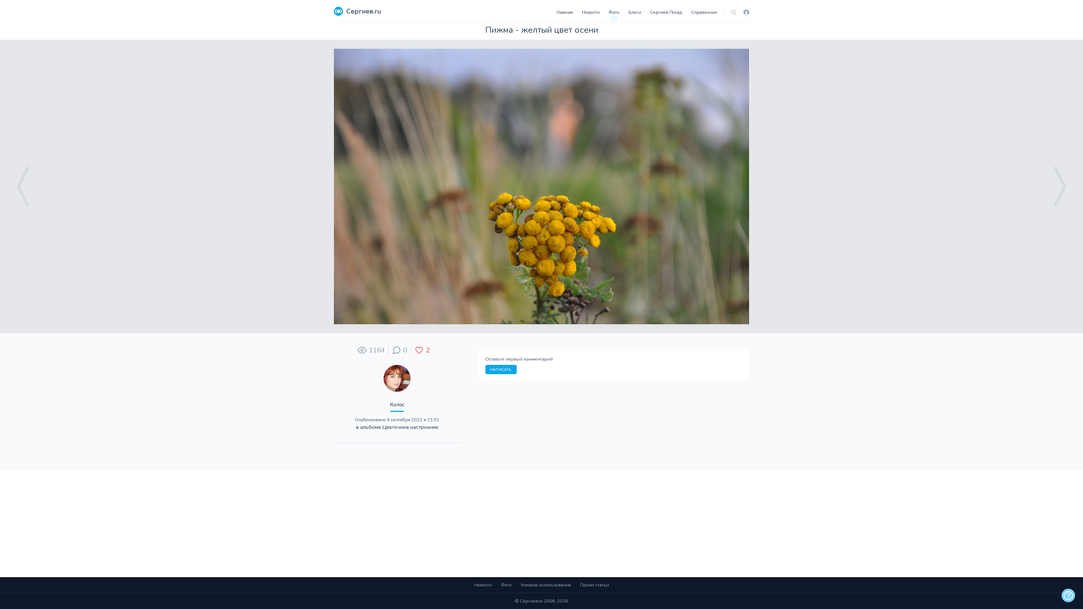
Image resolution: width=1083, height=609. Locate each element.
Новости (591, 12)
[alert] (1068, 595)
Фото (614, 12)
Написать (501, 369)
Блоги (634, 12)
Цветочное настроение (410, 427)
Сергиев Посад (666, 12)
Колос (397, 404)
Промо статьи (594, 585)
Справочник (704, 12)
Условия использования (546, 585)
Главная (564, 12)
